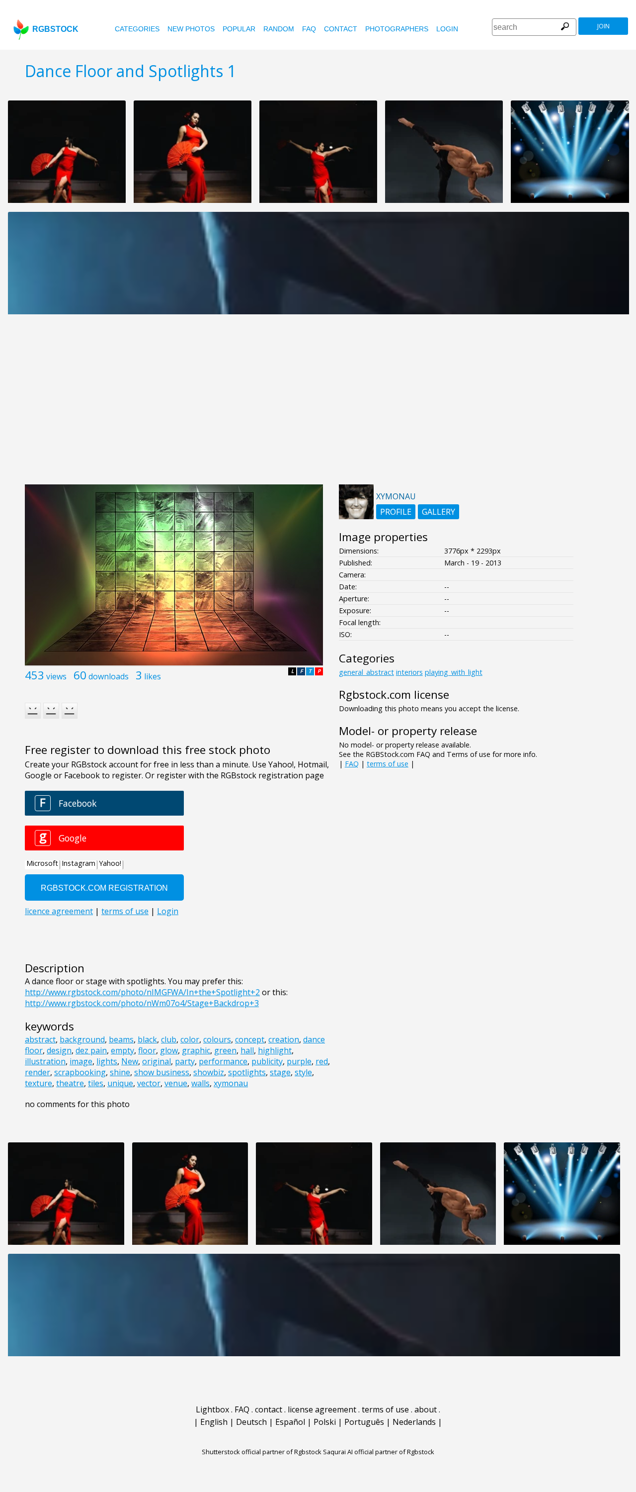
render (37, 1072)
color (189, 1039)
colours (217, 1039)
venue (175, 1083)
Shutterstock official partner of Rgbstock (261, 1451)
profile (395, 511)
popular (239, 29)
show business (161, 1072)
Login (447, 29)
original (156, 1061)
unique (120, 1083)
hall (247, 1050)
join (603, 26)
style (303, 1072)
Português (364, 1421)
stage (280, 1072)
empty (122, 1050)
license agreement (322, 1409)
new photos (191, 29)
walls (200, 1083)
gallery (438, 511)
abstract (40, 1039)
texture (38, 1083)
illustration (45, 1061)
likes (152, 676)
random (278, 29)
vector (148, 1083)
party (185, 1061)
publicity (267, 1061)
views (56, 676)
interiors (409, 672)
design (59, 1050)
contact (340, 29)
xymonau (231, 1083)
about (425, 1409)
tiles (95, 1083)
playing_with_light (453, 672)
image (81, 1061)
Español (290, 1421)
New (129, 1061)
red (322, 1061)
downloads (108, 676)
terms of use (387, 763)
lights (106, 1061)
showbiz (208, 1072)
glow (169, 1050)
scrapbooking (80, 1072)
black (147, 1039)
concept (249, 1039)
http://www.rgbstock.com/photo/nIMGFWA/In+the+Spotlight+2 (142, 992)
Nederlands (414, 1421)
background (82, 1039)
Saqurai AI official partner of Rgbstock (378, 1451)
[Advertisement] (318, 404)
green (225, 1050)
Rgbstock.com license (394, 694)
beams (121, 1039)
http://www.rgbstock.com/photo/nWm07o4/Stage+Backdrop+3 (142, 1003)
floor (147, 1050)
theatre (70, 1083)
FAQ (309, 29)
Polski (325, 1421)
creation (283, 1039)
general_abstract (366, 672)
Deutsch (251, 1421)
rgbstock (55, 29)
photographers (396, 29)
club (168, 1039)
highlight (275, 1050)
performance (223, 1061)
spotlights (247, 1072)
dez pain (91, 1050)
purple (299, 1061)
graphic (196, 1050)
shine (120, 1072)
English (214, 1421)
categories (137, 29)
